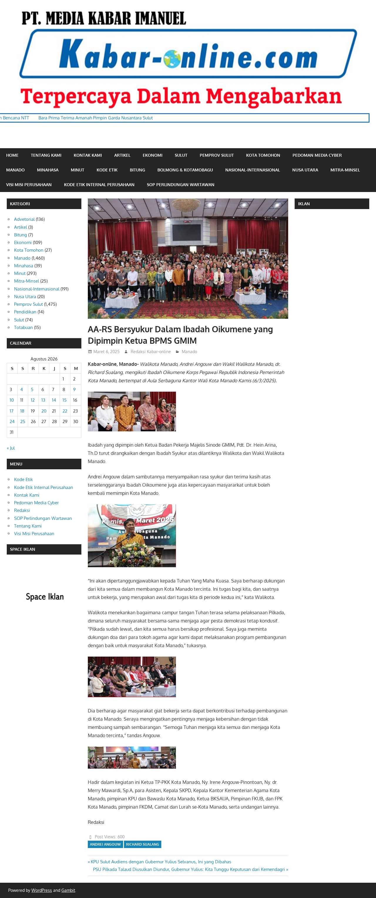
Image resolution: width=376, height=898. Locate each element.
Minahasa (47, 169)
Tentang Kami (46, 155)
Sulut (181, 155)
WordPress (41, 890)
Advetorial (24, 219)
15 (65, 400)
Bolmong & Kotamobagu (185, 169)
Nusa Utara (305, 169)
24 (12, 421)
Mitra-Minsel (345, 169)
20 (43, 411)
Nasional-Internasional (252, 169)
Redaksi (22, 510)
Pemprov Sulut (217, 155)
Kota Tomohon (263, 155)
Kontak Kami (88, 155)
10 (12, 400)
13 (43, 400)
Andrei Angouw (105, 844)
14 (54, 400)
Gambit (68, 890)
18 (22, 411)
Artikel (122, 155)
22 (65, 411)
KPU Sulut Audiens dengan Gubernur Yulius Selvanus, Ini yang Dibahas (160, 861)
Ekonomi (152, 155)
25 (22, 421)
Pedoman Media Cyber (317, 155)
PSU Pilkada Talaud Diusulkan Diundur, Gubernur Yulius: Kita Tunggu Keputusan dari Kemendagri (189, 869)
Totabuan (23, 327)
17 (12, 411)
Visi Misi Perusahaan (29, 184)
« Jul (11, 448)
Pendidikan (25, 312)
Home (12, 155)
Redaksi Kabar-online (151, 351)
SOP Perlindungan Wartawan (180, 184)
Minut (77, 169)
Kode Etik (107, 169)
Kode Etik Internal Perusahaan (99, 184)
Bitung (137, 169)
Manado (15, 169)
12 (33, 400)
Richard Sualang (142, 844)
